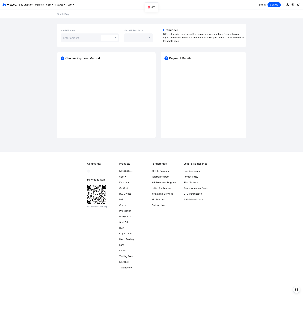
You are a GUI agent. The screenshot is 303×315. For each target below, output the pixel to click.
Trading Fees (126, 256)
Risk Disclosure (191, 182)
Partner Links (158, 205)
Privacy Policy (191, 176)
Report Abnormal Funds (196, 188)
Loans (122, 250)
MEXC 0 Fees (126, 171)
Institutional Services (162, 193)
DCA (121, 227)
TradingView (125, 267)
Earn (121, 245)
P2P (121, 199)
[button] (296, 289)
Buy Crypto (125, 193)
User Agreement (192, 171)
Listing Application (161, 188)
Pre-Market (125, 210)
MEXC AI (124, 262)
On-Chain (124, 188)
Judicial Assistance (193, 199)
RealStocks (125, 216)
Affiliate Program (160, 171)
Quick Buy (63, 14)
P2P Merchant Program (164, 182)
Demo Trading (126, 239)
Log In (262, 4)
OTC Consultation (193, 193)
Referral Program (160, 176)
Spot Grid (124, 222)
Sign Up (274, 4)
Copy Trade (125, 233)
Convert (123, 205)
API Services (158, 199)
